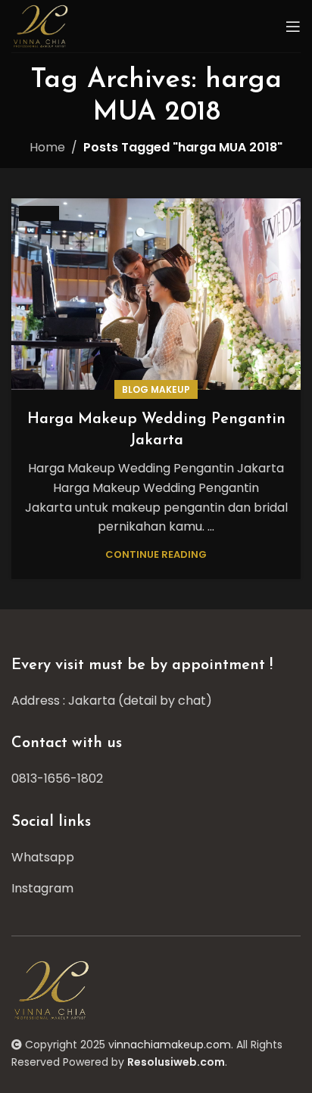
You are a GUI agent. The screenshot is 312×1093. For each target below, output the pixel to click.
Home (47, 147)
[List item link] (156, 779)
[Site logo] (42, 25)
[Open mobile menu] (293, 26)
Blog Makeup (156, 389)
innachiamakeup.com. (173, 1044)
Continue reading (156, 554)
